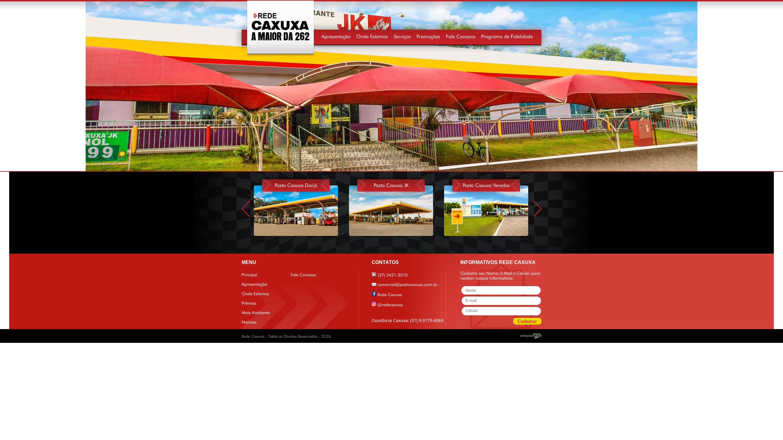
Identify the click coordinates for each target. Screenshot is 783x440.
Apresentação (336, 36)
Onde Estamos (372, 36)
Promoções (428, 36)
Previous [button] (245, 208)
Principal (249, 274)
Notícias (249, 322)
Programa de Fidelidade (507, 36)
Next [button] (537, 208)
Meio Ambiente (256, 312)
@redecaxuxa (390, 304)
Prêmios (249, 303)
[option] (301, 205)
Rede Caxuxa (389, 294)
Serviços (402, 36)
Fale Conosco (460, 36)
